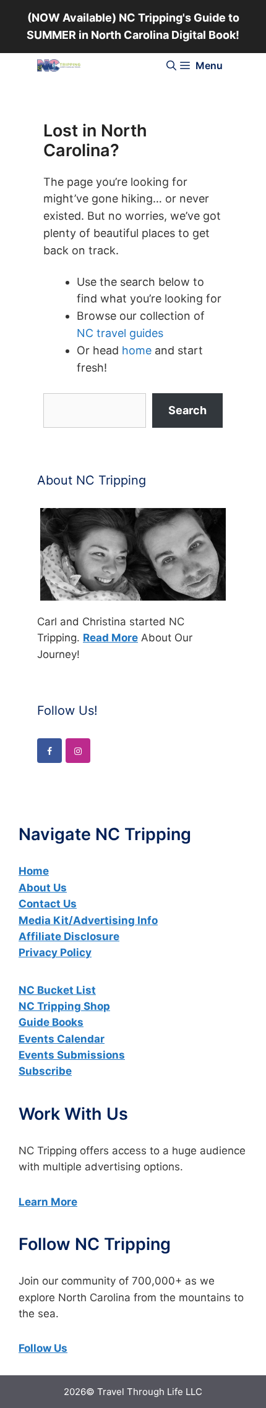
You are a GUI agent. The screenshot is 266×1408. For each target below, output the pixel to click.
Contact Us (48, 904)
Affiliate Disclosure (69, 936)
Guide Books (51, 1022)
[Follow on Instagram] (78, 750)
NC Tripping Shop (64, 1006)
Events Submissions (72, 1055)
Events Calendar (62, 1039)
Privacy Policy (55, 952)
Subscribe (45, 1071)
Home (34, 871)
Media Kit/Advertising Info (88, 920)
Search (187, 410)
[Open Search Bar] (171, 65)
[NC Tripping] (58, 65)
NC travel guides (120, 333)
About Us (43, 887)
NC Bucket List (57, 990)
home (137, 350)
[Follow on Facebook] (49, 750)
